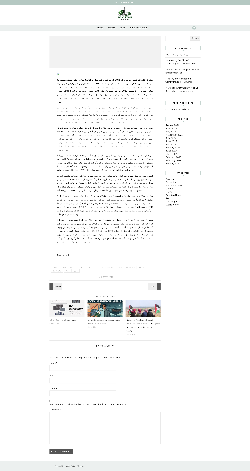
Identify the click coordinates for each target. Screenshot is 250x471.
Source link (63, 255)
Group (63, 267)
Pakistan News (173, 195)
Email (52, 375)
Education (171, 182)
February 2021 (173, 160)
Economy (171, 179)
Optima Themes (77, 466)
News (168, 192)
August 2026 (172, 125)
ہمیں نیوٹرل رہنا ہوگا (63, 319)
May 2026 (171, 131)
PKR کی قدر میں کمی (77, 267)
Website (53, 388)
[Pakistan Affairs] (125, 14)
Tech (168, 198)
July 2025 (171, 138)
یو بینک (67, 271)
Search (195, 38)
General (170, 188)
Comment (55, 409)
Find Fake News (139, 28)
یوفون (76, 271)
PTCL (91, 267)
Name (53, 363)
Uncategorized (173, 201)
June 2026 (171, 128)
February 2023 (173, 157)
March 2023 (172, 154)
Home (100, 28)
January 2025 (173, 147)
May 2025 (171, 144)
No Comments (105, 277)
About (111, 28)
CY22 (55, 267)
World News (172, 205)
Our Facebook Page (125, 3)
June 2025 (171, 141)
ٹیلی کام (141, 267)
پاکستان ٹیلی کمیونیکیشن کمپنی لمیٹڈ (109, 267)
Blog (123, 28)
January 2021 (173, 163)
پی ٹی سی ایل (130, 267)
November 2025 (174, 135)
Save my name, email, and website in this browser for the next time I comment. (87, 404)
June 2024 (171, 151)
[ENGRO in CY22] (155, 286)
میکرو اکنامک (57, 271)
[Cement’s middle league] (55, 286)
